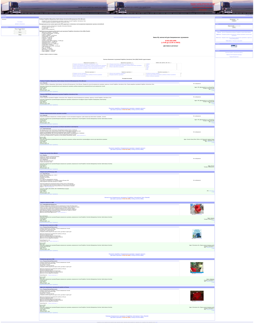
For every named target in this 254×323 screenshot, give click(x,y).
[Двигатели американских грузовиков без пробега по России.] (197, 300)
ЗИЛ (147, 68)
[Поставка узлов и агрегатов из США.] (197, 237)
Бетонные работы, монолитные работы (234, 52)
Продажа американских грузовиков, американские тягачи (85, 64)
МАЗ (147, 65)
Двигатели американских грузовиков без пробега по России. (54, 287)
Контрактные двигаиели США (47, 259)
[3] (199, 214)
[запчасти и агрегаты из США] (197, 213)
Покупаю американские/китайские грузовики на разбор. (53, 113)
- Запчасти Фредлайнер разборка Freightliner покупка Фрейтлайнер (234, 32)
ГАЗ (147, 69)
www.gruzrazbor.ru (210, 247)
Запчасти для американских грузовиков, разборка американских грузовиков (89, 65)
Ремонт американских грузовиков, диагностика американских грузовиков (89, 66)
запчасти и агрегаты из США (47, 202)
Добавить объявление (20, 23)
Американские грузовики (89, 62)
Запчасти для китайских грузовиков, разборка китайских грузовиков (161, 74)
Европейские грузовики (126, 62)
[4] (201, 214)
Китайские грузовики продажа (153, 73)
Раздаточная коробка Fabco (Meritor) (49, 153)
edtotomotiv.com (210, 141)
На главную (3, 15)
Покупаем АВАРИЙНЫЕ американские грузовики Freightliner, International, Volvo (59, 94)
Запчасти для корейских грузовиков (117, 73)
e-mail (213, 90)
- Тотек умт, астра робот (234, 40)
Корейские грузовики (126, 72)
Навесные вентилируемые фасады (234, 54)
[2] (198, 214)
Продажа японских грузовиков (79, 73)
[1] (197, 214)
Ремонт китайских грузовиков (153, 75)
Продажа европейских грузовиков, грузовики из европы (122, 64)
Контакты (4, 19)
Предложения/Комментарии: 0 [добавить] (49, 91)
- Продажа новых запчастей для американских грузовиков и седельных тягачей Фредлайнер (234, 38)
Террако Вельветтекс (234, 56)
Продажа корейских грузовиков (116, 74)
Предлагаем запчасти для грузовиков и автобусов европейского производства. (59, 126)
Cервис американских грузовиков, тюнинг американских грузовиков (88, 68)
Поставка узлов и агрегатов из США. (49, 225)
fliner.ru (212, 89)
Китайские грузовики (162, 72)
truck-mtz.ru (211, 190)
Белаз (148, 66)
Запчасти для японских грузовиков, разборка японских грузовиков (87, 74)
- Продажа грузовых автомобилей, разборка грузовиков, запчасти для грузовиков (234, 35)
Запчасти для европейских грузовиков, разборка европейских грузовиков (125, 65)
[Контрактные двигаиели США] (197, 272)
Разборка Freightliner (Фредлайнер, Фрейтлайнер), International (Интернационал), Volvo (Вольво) (63, 80)
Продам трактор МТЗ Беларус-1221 (48, 171)
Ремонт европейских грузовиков (117, 66)
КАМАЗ (148, 64)
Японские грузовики (89, 72)
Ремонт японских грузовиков (79, 75)
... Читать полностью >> (81, 135)
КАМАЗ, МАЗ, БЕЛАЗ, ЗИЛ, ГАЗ (162, 62)
